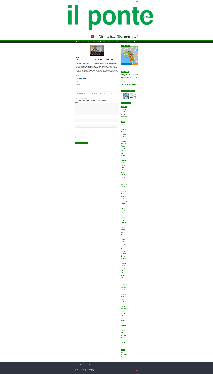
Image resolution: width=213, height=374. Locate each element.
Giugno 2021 (123, 230)
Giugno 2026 (123, 127)
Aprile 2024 (123, 172)
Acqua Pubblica (90, 61)
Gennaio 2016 (123, 342)
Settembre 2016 (124, 328)
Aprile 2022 (123, 213)
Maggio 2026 (123, 129)
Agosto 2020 (123, 248)
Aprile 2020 (123, 255)
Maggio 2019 (123, 273)
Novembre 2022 (124, 201)
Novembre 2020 (124, 242)
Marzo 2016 (123, 339)
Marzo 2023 (123, 194)
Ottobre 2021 (123, 224)
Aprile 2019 (123, 275)
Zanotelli (105, 61)
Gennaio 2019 (123, 280)
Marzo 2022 (123, 215)
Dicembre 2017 (123, 303)
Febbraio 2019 (123, 279)
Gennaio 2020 (123, 260)
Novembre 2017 (124, 304)
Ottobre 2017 (123, 306)
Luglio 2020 (123, 249)
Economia (123, 109)
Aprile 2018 (123, 296)
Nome (76, 118)
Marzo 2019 (123, 277)
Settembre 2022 (124, 205)
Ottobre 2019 (123, 265)
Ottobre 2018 (123, 285)
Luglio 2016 (123, 332)
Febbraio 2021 (123, 237)
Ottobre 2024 (123, 162)
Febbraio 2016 (123, 340)
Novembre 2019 (124, 263)
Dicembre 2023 (123, 179)
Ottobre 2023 (123, 182)
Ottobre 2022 (123, 203)
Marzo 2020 (123, 256)
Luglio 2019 (123, 270)
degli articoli (124, 354)
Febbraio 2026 (123, 134)
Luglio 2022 (123, 208)
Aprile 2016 (123, 337)
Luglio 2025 (123, 146)
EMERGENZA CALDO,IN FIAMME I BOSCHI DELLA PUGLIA (98, 1)
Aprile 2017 (123, 316)
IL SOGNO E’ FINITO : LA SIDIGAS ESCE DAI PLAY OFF (88, 93)
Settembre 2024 (124, 163)
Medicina (122, 111)
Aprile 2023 (123, 193)
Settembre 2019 (124, 267)
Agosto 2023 (123, 186)
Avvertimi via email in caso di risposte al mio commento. (86, 137)
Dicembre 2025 (123, 138)
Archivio (122, 41)
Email (76, 124)
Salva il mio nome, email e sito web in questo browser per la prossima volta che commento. (92, 135)
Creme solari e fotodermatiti (111, 93)
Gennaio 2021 (123, 239)
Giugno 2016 (123, 334)
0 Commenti (81, 61)
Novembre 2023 (124, 181)
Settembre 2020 (124, 246)
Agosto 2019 (123, 268)
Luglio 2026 (123, 126)
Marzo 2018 (123, 297)
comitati (94, 61)
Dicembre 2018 (123, 282)
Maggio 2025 (123, 150)
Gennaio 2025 (123, 157)
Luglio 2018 (123, 291)
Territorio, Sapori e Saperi (93, 41)
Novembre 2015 (124, 346)
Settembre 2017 (124, 308)
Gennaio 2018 (123, 301)
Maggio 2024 (123, 170)
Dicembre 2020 (123, 241)
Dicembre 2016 (123, 323)
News (77, 57)
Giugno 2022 (123, 210)
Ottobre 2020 (123, 244)
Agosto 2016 (123, 330)
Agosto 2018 (123, 289)
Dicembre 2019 (123, 261)
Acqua (86, 61)
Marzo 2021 (123, 236)
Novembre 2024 (124, 160)
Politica (122, 114)
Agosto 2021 (123, 227)
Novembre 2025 (124, 139)
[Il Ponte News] (106, 5)
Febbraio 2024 (123, 175)
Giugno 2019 (123, 272)
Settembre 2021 (124, 225)
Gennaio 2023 (123, 198)
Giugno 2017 (123, 313)
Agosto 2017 (123, 309)
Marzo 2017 (123, 318)
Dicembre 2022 (123, 200)
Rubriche (83, 41)
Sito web (76, 130)
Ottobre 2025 (123, 141)
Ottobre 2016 (123, 327)
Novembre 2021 (124, 222)
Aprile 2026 (123, 131)
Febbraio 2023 (123, 196)
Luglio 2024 (123, 167)
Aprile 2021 (123, 234)
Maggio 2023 (123, 191)
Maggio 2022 (123, 212)
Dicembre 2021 (123, 220)
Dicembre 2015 (123, 344)
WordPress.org (123, 357)
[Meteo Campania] (129, 48)
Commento (77, 102)
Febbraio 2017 (123, 320)
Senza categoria (124, 116)
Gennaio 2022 (123, 218)
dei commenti (124, 355)
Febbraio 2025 (123, 155)
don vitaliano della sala (99, 61)
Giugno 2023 (123, 189)
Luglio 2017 (123, 311)
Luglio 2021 (123, 229)
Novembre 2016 (124, 325)
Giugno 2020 (123, 251)
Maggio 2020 (123, 253)
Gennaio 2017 (123, 322)
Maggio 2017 (123, 315)
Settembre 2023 (124, 184)
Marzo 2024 (123, 174)
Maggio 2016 (123, 335)
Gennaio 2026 (123, 136)
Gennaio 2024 (123, 177)
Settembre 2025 (124, 143)
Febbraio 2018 (123, 299)
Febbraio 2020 (123, 258)
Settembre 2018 (124, 287)
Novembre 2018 (124, 284)
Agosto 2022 (123, 206)
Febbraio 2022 (123, 217)
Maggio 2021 (123, 232)
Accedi (122, 352)
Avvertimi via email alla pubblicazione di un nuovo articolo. (87, 140)
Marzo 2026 (123, 133)
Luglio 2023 (123, 187)
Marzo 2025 (123, 153)
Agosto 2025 (123, 145)
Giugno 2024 (123, 169)
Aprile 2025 (123, 151)
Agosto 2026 (123, 124)
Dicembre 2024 (123, 158)
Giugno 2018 (123, 292)
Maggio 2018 (123, 294)
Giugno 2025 (123, 148)
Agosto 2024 (123, 165)
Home (79, 41)
